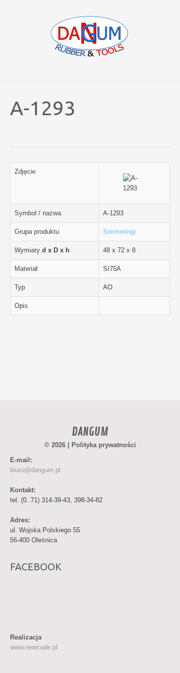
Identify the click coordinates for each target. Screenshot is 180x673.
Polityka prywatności (104, 445)
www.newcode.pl (34, 647)
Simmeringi (119, 231)
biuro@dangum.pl (35, 470)
